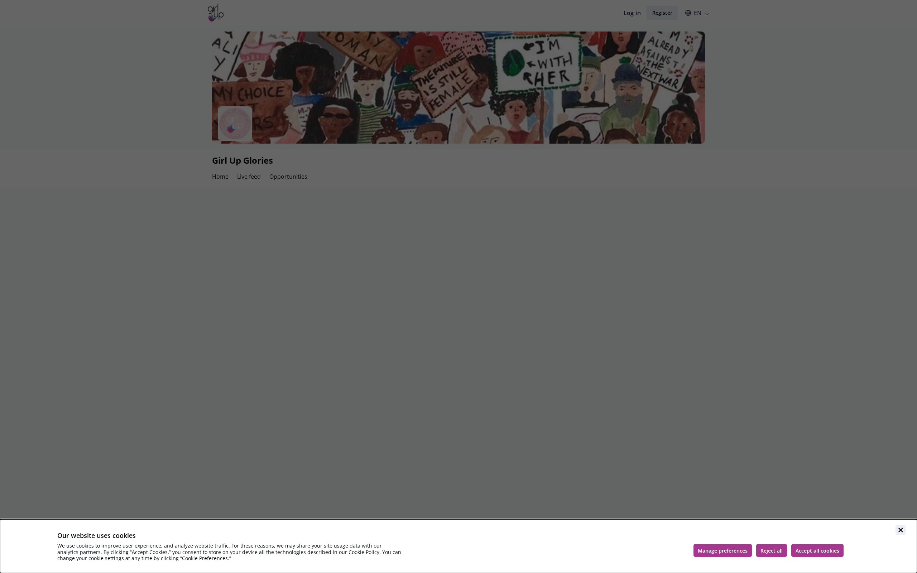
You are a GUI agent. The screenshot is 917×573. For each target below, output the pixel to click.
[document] (458, 546)
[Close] (901, 530)
